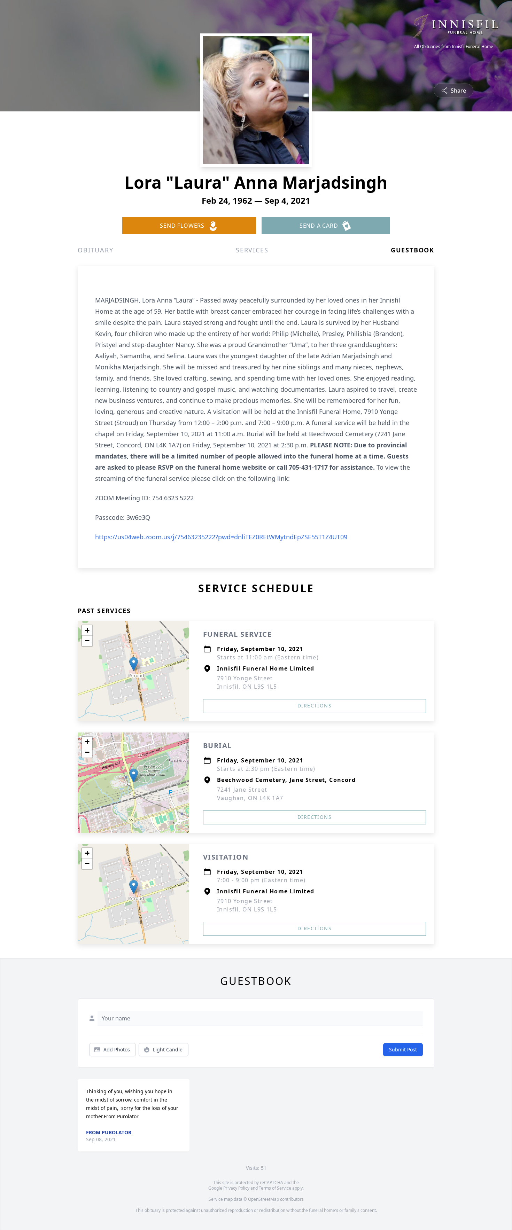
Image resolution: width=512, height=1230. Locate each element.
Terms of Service (275, 1188)
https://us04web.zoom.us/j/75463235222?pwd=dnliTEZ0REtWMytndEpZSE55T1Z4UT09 (221, 537)
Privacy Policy (236, 1188)
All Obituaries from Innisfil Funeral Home (453, 46)
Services (252, 250)
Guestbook (412, 250)
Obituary (95, 250)
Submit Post (403, 1049)
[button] (133, 664)
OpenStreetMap (263, 1199)
